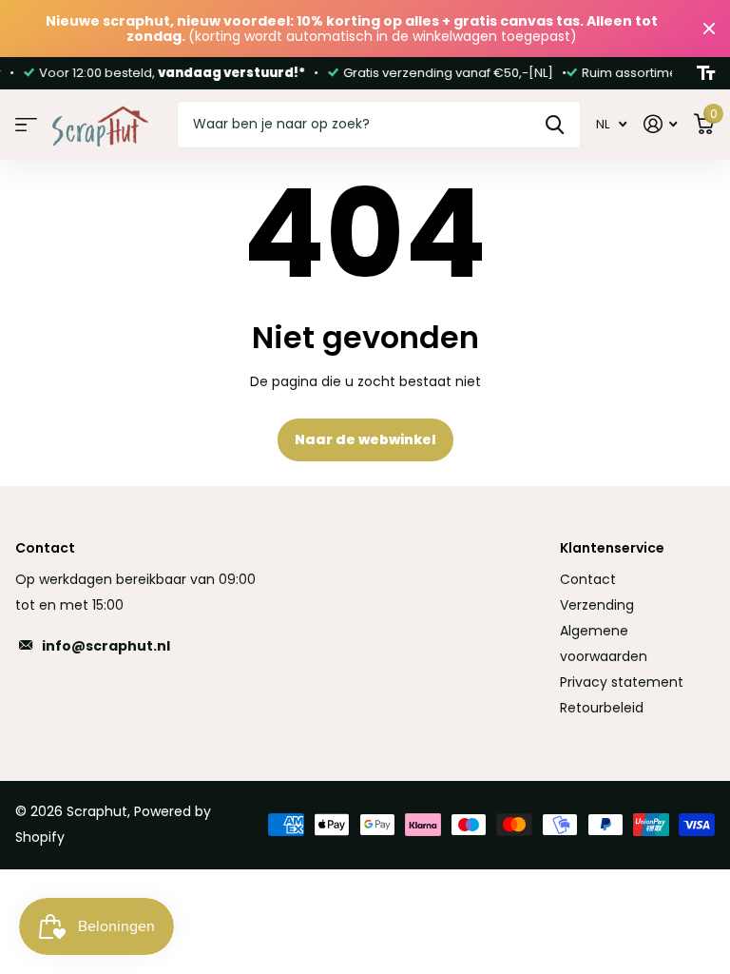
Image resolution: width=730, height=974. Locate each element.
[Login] (660, 124)
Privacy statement (621, 682)
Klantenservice (612, 547)
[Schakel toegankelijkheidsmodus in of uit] (706, 73)
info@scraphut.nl (106, 645)
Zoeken (554, 124)
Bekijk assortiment (26, 125)
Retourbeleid (602, 707)
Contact (588, 579)
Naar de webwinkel (365, 439)
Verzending (597, 604)
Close (709, 28)
